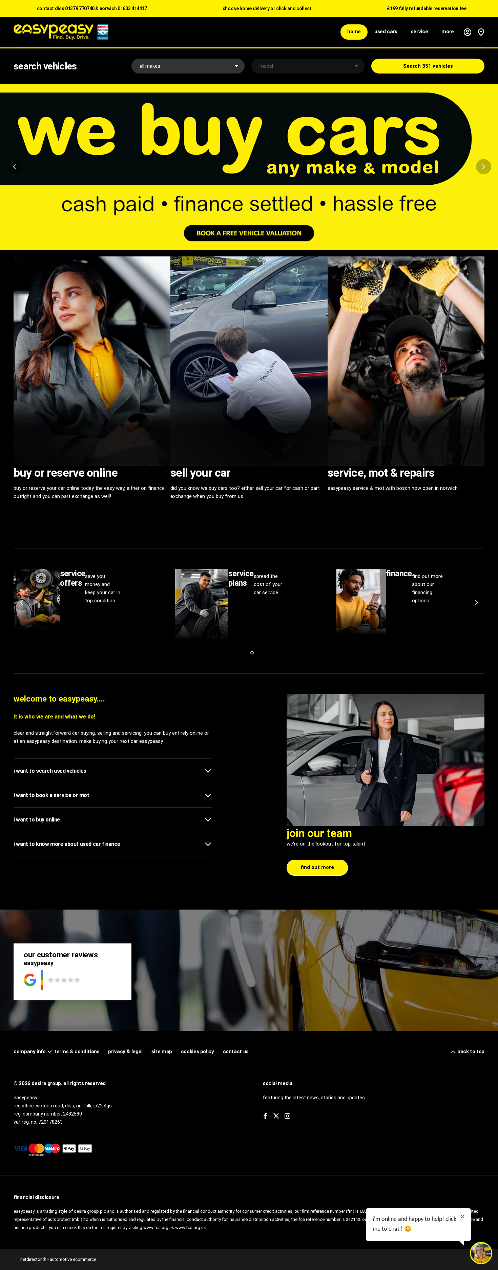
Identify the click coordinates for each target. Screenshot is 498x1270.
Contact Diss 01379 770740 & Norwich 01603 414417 (92, 8)
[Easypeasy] (61, 31)
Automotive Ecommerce (73, 1259)
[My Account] (467, 32)
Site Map (161, 1051)
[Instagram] (287, 1116)
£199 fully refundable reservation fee (426, 8)
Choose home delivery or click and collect (267, 8)
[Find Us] (481, 32)
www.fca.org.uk (190, 1227)
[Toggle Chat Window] (481, 1253)
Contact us (236, 1051)
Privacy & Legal (125, 1051)
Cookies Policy (197, 1051)
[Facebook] (265, 1116)
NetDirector (31, 1259)
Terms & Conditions (76, 1051)
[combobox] (188, 66)
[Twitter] (276, 1116)
